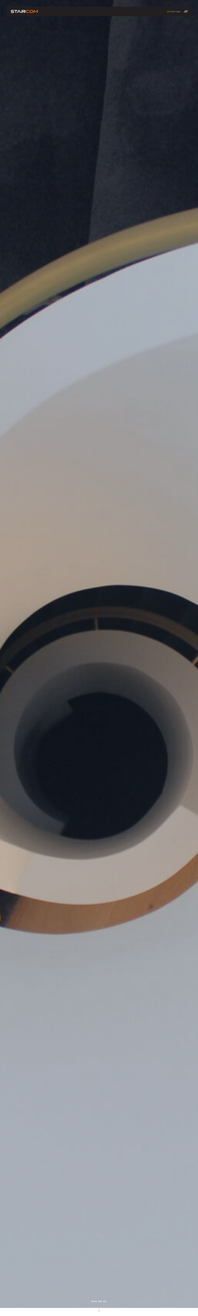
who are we (99, 1301)
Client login (175, 11)
